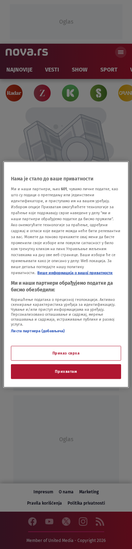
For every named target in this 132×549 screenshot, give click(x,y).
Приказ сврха (66, 353)
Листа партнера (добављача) (38, 330)
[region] (65, 274)
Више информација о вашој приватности (75, 272)
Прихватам (66, 371)
